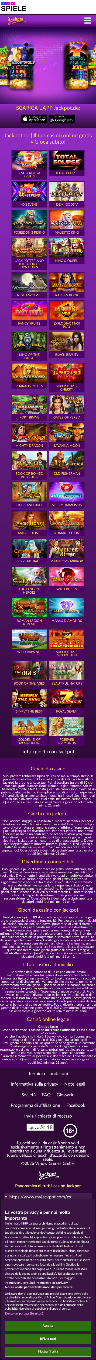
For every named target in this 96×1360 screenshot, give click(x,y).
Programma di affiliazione (35, 1105)
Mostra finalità (48, 1351)
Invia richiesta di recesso (48, 1116)
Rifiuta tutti (48, 1338)
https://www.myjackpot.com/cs (40, 1197)
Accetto (48, 1325)
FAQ (46, 1095)
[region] (48, 1279)
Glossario (66, 1095)
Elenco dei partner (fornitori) (24, 1313)
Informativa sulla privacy (34, 1084)
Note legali (74, 1084)
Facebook (75, 1105)
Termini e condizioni (48, 1074)
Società (28, 1095)
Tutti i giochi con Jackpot (48, 751)
